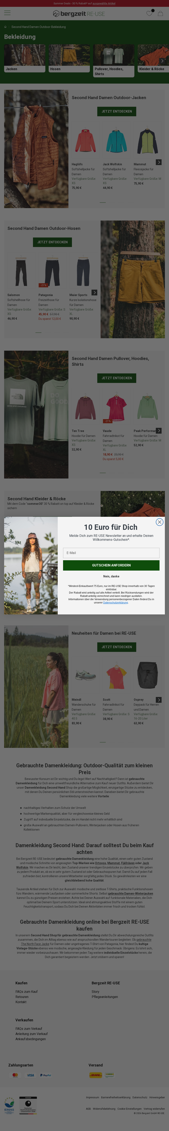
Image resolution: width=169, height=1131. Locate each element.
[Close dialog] (159, 522)
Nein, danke (111, 576)
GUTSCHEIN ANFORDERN (111, 565)
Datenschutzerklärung (115, 602)
